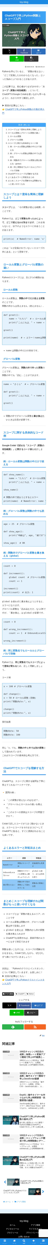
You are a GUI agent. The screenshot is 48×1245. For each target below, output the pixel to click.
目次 (20, 125)
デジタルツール (12, 1229)
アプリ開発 (9, 994)
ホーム (12, 1225)
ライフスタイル (35, 1229)
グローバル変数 (16, 140)
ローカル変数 (15, 136)
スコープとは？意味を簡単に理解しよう (25, 129)
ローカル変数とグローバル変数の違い (24, 133)
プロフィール (12, 1233)
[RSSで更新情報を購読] (35, 1027)
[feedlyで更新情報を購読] (13, 1027)
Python (31, 994)
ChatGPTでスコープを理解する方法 (23, 174)
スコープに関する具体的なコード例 (23, 143)
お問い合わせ (24, 1237)
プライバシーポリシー (35, 1233)
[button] (31, 59)
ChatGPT (21, 994)
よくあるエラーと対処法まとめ (21, 177)
